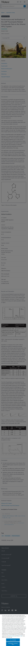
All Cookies (13, 640)
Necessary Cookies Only (13, 644)
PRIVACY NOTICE (11, 636)
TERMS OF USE (19, 636)
